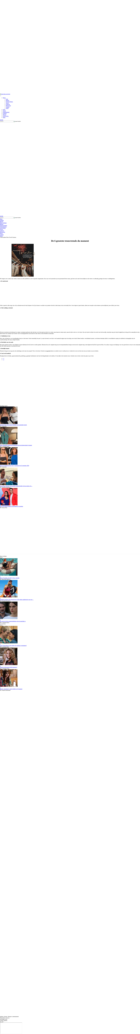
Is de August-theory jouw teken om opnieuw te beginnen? (13, 645)
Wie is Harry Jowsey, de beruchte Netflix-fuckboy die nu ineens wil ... (16, 486)
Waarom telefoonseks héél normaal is (8, 667)
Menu (4, 97)
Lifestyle (8, 104)
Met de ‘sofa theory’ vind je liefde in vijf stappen (11, 689)
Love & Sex (6, 116)
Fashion (5, 113)
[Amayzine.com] (5, 94)
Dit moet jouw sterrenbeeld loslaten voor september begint (13, 424)
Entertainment (6, 112)
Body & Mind (3, 223)
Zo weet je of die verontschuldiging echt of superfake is (13, 621)
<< (3, 358)
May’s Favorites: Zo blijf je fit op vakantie (9, 578)
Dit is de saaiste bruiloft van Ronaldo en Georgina (11, 506)
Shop (4, 117)
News (1, 233)
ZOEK (1, 120)
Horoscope (8, 105)
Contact (7, 107)
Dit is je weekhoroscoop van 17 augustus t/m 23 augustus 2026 (14, 465)
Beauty (4, 114)
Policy (7, 108)
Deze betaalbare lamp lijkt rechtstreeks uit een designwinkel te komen (16, 445)
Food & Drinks (9, 101)
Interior (7, 100)
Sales (4, 109)
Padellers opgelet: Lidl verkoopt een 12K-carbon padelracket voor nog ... (17, 599)
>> (3, 359)
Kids (7, 99)
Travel (7, 103)
